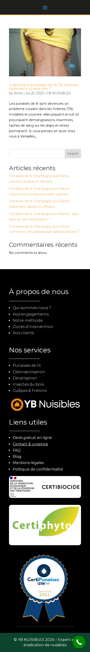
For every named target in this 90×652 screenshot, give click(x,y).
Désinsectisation (29, 372)
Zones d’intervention (33, 327)
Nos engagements (31, 314)
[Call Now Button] (79, 642)
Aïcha (18, 93)
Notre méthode (28, 320)
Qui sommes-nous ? (32, 308)
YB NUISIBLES (59, 93)
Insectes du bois (28, 384)
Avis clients (23, 333)
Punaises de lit (27, 365)
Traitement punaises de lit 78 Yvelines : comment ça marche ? (44, 87)
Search (72, 154)
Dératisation (25, 378)
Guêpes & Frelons (29, 390)
